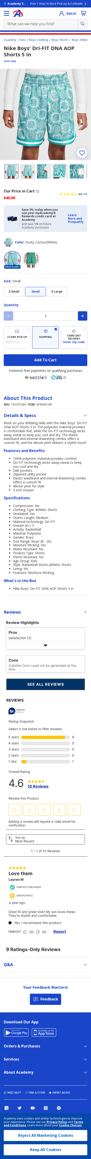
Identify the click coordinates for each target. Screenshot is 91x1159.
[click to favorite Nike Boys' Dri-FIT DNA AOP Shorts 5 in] (82, 153)
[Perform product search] (82, 24)
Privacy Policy (57, 1122)
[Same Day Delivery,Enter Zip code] (74, 337)
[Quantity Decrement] (8, 316)
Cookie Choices (70, 1125)
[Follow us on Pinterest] (59, 1108)
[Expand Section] (45, 645)
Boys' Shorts (60, 40)
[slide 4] (60, 171)
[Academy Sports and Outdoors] (18, 13)
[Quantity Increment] (82, 316)
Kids (22, 40)
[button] (76, 219)
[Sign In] (61, 13)
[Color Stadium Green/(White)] (31, 260)
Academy (10, 40)
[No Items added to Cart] (83, 13)
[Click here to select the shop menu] (6, 13)
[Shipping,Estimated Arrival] (45, 337)
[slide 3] (44, 171)
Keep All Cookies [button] (45, 1149)
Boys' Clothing (38, 40)
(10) (85, 194)
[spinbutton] (45, 316)
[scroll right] (81, 171)
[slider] (45, 114)
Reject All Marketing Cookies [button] (45, 1135)
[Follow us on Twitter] (19, 1108)
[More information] (37, 191)
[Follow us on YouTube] (32, 1108)
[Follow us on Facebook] (6, 1108)
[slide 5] (77, 171)
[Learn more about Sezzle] (36, 377)
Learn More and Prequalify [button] (76, 218)
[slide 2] (28, 171)
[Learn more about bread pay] (58, 377)
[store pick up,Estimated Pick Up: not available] (17, 337)
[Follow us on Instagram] (46, 1108)
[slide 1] (11, 171)
